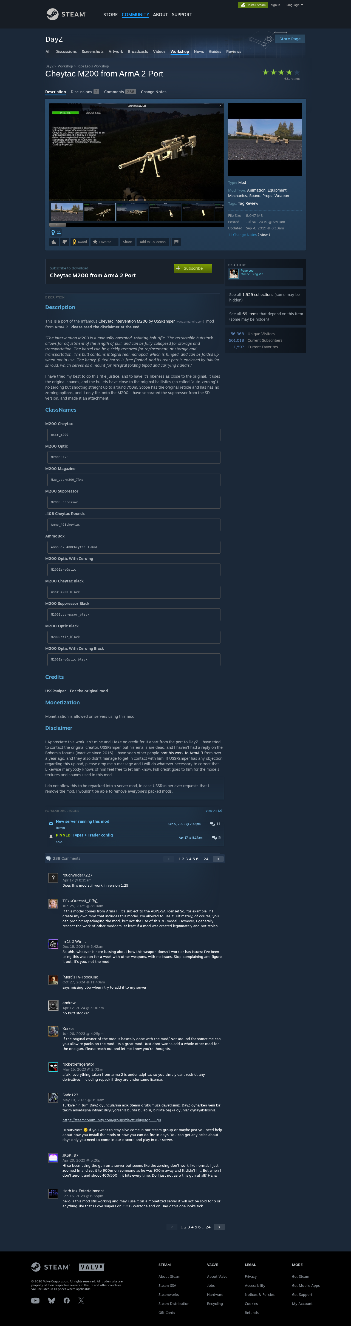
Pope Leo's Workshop (93, 66)
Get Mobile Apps (306, 1285)
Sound (254, 195)
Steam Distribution (173, 1303)
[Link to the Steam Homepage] (66, 18)
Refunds (252, 1312)
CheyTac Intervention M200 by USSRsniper (136, 321)
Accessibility (255, 1285)
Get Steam (300, 1276)
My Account (302, 1303)
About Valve (217, 1276)
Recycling (215, 1303)
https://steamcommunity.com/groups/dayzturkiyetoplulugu (112, 1120)
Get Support (302, 1294)
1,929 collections (257, 294)
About (160, 14)
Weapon (281, 195)
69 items (250, 313)
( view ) (264, 234)
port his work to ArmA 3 (181, 752)
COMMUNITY (135, 14)
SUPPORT (182, 14)
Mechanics (237, 195)
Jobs (211, 1285)
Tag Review (248, 203)
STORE (110, 14)
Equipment (277, 190)
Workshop (65, 66)
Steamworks (168, 1294)
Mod (242, 182)
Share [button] (127, 242)
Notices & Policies (259, 1294)
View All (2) (214, 811)
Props (267, 195)
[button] (67, 212)
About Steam (169, 1276)
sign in (275, 5)
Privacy (251, 1276)
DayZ (49, 66)
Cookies (251, 1303)
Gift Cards (166, 1312)
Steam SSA (167, 1285)
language (293, 5)
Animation (256, 190)
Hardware (215, 1294)
